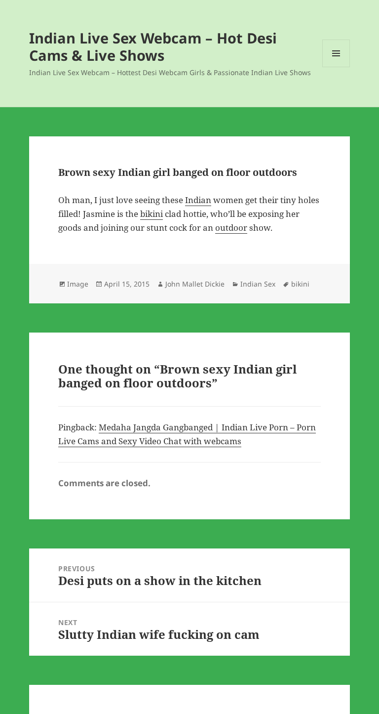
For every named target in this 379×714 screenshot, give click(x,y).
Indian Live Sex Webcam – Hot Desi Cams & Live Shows (153, 46)
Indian (198, 200)
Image (77, 284)
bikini (151, 213)
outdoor (231, 227)
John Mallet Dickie (195, 284)
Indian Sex (257, 284)
